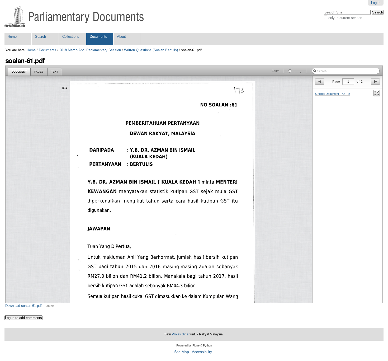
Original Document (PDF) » (332, 93)
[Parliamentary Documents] (74, 16)
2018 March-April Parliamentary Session (90, 50)
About (121, 37)
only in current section (345, 18)
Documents (98, 37)
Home (12, 37)
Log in (375, 3)
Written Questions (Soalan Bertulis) (151, 50)
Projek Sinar (181, 334)
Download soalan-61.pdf (24, 306)
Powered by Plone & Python (194, 345)
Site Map (181, 352)
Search (40, 37)
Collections (70, 37)
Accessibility (202, 352)
